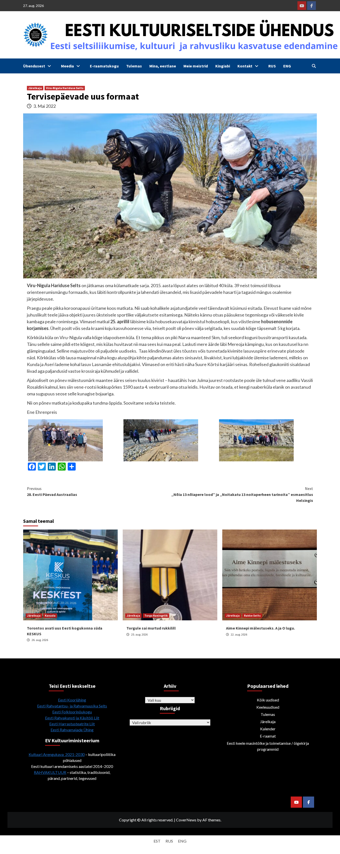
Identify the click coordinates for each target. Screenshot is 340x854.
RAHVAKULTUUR (50, 772)
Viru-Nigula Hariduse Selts (64, 88)
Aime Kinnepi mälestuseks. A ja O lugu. (260, 628)
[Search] (314, 66)
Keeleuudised (267, 707)
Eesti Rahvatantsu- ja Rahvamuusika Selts (72, 705)
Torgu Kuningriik (156, 615)
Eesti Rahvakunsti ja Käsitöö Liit (72, 717)
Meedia (67, 65)
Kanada (50, 615)
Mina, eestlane (162, 65)
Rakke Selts (252, 615)
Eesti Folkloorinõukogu (72, 711)
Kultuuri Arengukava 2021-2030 (57, 754)
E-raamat (268, 736)
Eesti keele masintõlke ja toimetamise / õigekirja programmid (268, 746)
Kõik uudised (268, 699)
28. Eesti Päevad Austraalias (52, 491)
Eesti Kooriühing (72, 699)
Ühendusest (34, 65)
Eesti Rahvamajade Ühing (72, 729)
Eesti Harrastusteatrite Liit (72, 723)
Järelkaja (35, 88)
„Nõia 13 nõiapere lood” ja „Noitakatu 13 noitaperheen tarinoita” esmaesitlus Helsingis (242, 494)
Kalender (268, 728)
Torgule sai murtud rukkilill (151, 628)
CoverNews (186, 819)
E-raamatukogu (104, 65)
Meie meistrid (195, 65)
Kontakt (244, 65)
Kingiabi (222, 65)
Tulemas (134, 65)
